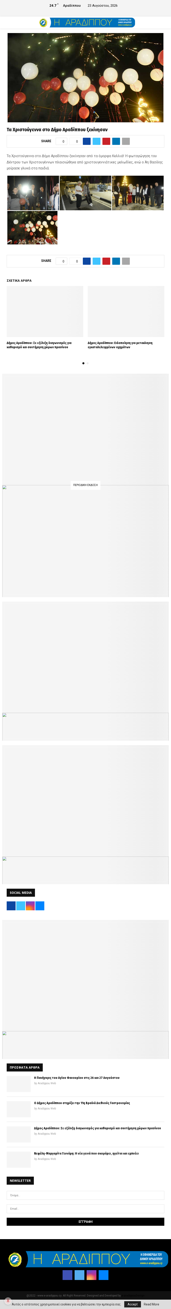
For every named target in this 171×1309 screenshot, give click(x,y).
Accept (133, 1304)
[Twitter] (79, 1275)
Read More (151, 1304)
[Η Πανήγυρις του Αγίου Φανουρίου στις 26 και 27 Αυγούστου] (19, 1084)
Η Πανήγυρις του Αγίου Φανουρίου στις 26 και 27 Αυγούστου (77, 1078)
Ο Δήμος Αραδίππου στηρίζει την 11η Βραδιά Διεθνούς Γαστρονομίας (82, 1103)
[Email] (103, 1275)
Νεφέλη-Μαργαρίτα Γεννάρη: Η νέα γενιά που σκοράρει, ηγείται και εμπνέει (86, 1153)
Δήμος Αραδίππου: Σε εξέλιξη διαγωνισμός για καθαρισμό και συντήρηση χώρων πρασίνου (39, 345)
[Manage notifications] (8, 1301)
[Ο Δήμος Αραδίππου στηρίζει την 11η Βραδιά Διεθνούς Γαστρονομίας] (19, 1109)
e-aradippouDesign (133, 1295)
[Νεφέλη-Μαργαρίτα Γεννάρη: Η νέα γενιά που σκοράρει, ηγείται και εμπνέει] (19, 1160)
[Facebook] (67, 1275)
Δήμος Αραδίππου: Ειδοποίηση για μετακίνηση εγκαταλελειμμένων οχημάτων (120, 345)
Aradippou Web (47, 1083)
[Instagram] (91, 1275)
